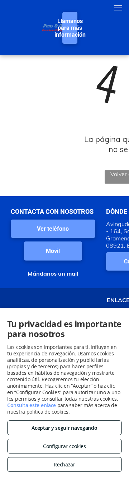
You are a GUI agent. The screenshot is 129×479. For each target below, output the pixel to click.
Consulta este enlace (31, 405)
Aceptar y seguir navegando (64, 427)
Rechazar (64, 464)
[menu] (118, 8)
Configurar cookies (64, 446)
